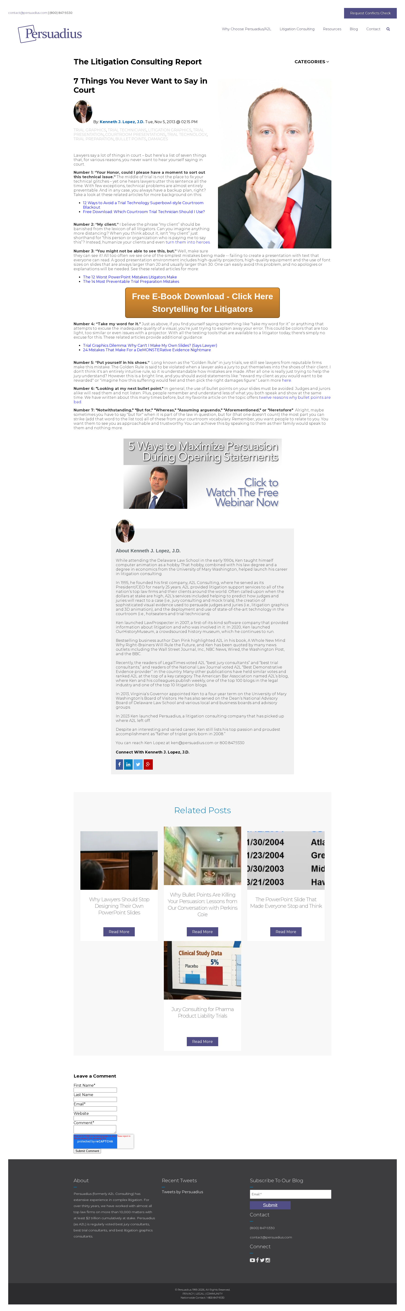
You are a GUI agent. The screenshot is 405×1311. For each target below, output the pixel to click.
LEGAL (200, 1293)
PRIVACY (188, 1293)
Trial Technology (187, 134)
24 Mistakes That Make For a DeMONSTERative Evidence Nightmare (147, 350)
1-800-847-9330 (215, 1297)
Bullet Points (130, 139)
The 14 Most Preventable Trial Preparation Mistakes (131, 281)
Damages (158, 139)
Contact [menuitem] (373, 29)
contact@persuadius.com (27, 13)
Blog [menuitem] (354, 29)
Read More (119, 932)
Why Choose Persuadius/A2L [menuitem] (246, 29)
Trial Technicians (127, 130)
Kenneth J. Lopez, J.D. (122, 122)
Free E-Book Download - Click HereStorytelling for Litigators (202, 303)
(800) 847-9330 (60, 13)
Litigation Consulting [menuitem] (297, 29)
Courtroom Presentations (135, 134)
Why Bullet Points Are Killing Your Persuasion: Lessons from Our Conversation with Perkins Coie (202, 905)
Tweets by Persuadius (182, 1192)
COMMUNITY (214, 1293)
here (286, 380)
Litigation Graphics (169, 130)
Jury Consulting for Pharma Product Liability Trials (203, 1012)
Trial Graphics (90, 130)
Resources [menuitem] (332, 29)
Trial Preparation (94, 139)
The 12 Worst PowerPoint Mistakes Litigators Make (130, 277)
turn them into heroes (188, 242)
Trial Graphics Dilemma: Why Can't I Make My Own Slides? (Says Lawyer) (150, 345)
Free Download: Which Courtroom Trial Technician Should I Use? (144, 212)
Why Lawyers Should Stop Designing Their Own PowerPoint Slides (119, 906)
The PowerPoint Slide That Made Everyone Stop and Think (286, 902)
